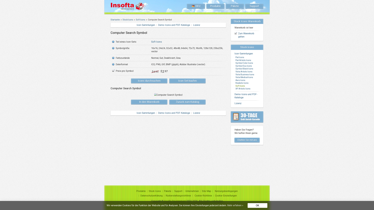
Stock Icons (155, 191)
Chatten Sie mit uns (247, 140)
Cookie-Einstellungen (226, 195)
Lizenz (196, 25)
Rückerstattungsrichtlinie (178, 195)
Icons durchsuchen (149, 80)
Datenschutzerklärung (151, 195)
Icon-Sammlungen (146, 25)
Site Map (206, 191)
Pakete (235, 6)
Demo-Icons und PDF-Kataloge (174, 25)
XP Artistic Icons (243, 89)
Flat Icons (240, 57)
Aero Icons (240, 80)
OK (257, 205)
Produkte (215, 6)
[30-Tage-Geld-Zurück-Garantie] (247, 116)
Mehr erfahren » (235, 205)
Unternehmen (192, 191)
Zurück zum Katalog (187, 101)
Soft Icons (156, 41)
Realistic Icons (242, 83)
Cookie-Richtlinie (203, 195)
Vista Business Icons (245, 74)
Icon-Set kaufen (187, 80)
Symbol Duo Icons (244, 66)
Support (254, 6)
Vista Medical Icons (244, 77)
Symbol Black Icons (244, 69)
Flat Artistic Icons (243, 60)
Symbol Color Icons (244, 63)
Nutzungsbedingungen (226, 191)
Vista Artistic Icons (244, 71)
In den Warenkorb (149, 101)
